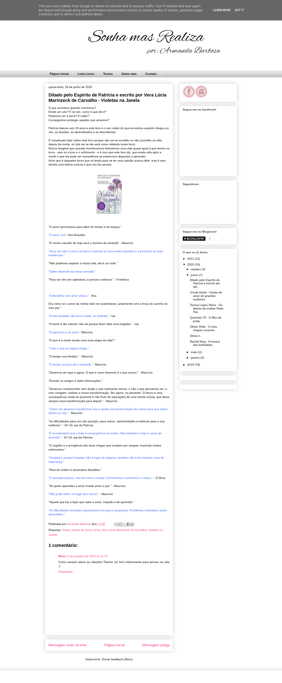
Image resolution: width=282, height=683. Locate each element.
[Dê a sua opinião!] (120, 524)
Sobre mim (129, 73)
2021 (191, 258)
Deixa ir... (196, 335)
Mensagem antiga (155, 645)
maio (194, 352)
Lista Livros (86, 73)
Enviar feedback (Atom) (117, 659)
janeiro (195, 357)
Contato (151, 73)
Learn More (222, 10)
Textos (108, 73)
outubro (196, 269)
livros (97, 530)
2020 (191, 264)
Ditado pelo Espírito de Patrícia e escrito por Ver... (205, 283)
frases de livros (82, 530)
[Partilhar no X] (124, 524)
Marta (62, 556)
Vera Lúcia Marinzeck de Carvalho (124, 530)
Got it (239, 10)
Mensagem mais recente (67, 645)
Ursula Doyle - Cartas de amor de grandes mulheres (206, 296)
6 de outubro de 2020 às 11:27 (88, 556)
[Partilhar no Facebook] (128, 524)
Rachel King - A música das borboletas (205, 343)
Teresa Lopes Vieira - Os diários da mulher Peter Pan (207, 308)
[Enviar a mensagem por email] (116, 524)
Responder (65, 571)
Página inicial (59, 73)
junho (195, 275)
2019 (191, 364)
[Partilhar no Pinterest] (132, 524)
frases (66, 530)
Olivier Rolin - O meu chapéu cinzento (203, 328)
